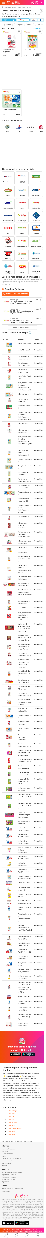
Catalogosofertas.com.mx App (11, 1158)
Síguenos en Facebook (9, 1174)
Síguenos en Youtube (8, 1179)
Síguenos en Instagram (9, 1177)
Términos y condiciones (16, 1231)
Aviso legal (5, 1231)
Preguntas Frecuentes (8, 1149)
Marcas (4, 1156)
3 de (8, 28)
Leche (20, 7)
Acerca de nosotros (8, 1161)
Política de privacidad (30, 1231)
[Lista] (36, 2)
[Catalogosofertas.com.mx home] (13, 3)
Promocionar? (6, 1151)
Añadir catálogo (7, 1163)
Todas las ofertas (10, 7)
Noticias (4, 1165)
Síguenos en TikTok (8, 1182)
